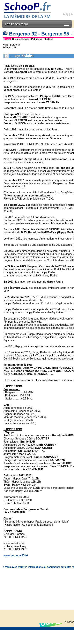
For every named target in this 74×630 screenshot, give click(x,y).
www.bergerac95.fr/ (15, 555)
